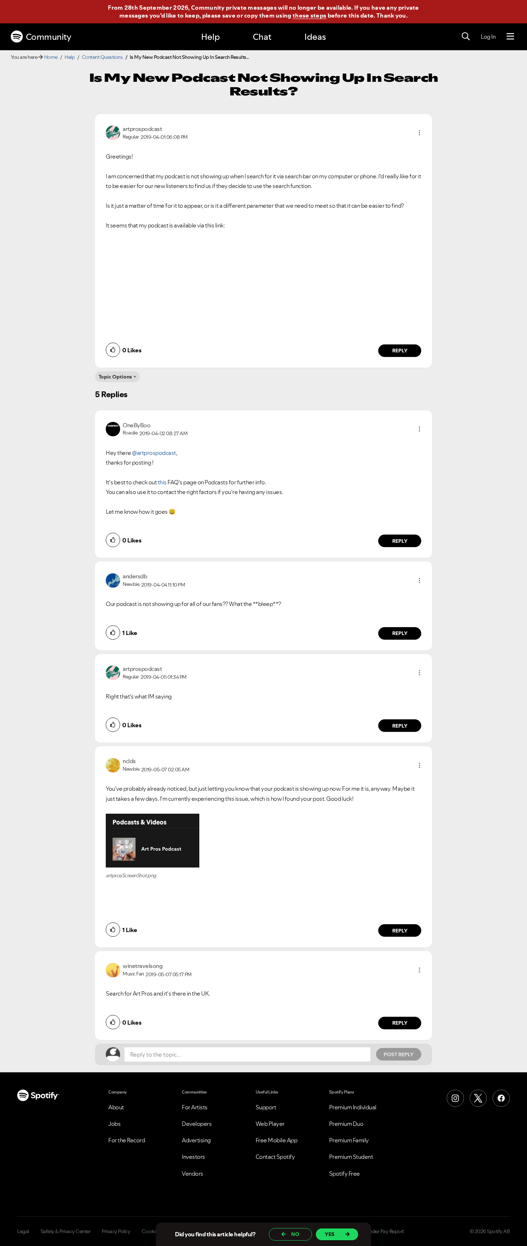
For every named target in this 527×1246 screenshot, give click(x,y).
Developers (197, 1124)
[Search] (466, 36)
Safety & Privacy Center (66, 1231)
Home (51, 57)
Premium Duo (346, 1124)
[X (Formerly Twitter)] (478, 1098)
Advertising (196, 1140)
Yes (329, 1234)
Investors (193, 1157)
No (295, 1234)
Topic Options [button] (115, 376)
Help (210, 37)
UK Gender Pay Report (380, 1231)
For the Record (126, 1140)
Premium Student (351, 1157)
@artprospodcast (154, 453)
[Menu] (510, 37)
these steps (309, 15)
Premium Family (349, 1140)
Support (266, 1107)
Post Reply (399, 1054)
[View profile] (113, 132)
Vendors (192, 1173)
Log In (488, 37)
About (116, 1107)
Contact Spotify (275, 1157)
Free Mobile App (277, 1140)
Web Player (270, 1124)
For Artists (195, 1107)
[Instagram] (455, 1098)
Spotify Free (344, 1173)
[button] (419, 132)
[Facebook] (501, 1098)
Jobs (114, 1124)
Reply (400, 350)
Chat (262, 37)
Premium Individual (352, 1107)
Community (48, 37)
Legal (23, 1231)
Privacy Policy (116, 1231)
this (162, 482)
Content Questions (102, 57)
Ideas (315, 37)
